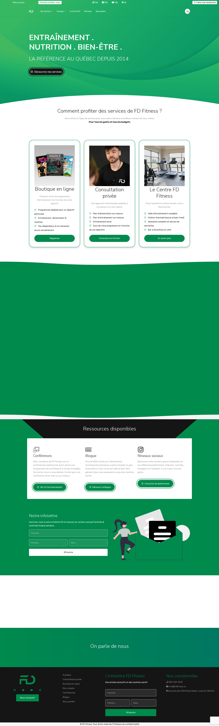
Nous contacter (27, 698)
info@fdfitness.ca (177, 686)
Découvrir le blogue (101, 487)
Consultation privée (72, 679)
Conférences (69, 692)
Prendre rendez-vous (50, 2)
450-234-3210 (113, 613)
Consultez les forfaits (109, 238)
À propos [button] (60, 11)
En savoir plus (164, 238)
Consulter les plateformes (156, 483)
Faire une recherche (206, 2)
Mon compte (19, 3)
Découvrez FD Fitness (51, 318)
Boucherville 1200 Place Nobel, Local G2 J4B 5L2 (191, 691)
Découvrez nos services (48, 71)
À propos (67, 675)
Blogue (66, 697)
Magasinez (55, 238)
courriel (64, 617)
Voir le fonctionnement (51, 487)
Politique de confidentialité (126, 724)
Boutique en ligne (71, 684)
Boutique (88, 11)
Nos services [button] (46, 11)
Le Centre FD (75, 11)
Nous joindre (101, 11)
